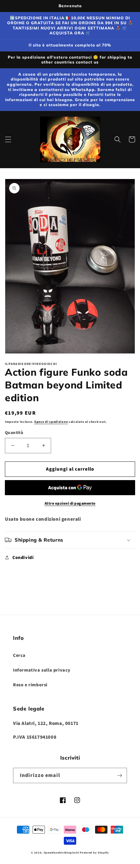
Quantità (14, 432)
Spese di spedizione (51, 422)
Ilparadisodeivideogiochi (61, 852)
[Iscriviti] (119, 775)
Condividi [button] (23, 557)
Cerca (19, 655)
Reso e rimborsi (30, 685)
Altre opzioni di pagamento (70, 503)
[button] (8, 139)
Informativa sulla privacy (42, 670)
